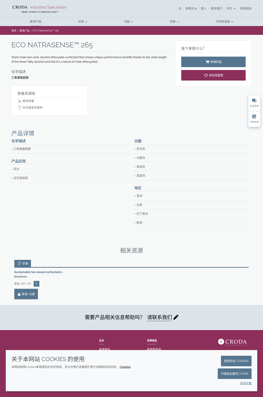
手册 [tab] (25, 263)
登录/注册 (28, 294)
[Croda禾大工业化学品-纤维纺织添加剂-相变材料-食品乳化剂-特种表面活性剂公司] (40, 7)
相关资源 (28, 101)
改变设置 (246, 383)
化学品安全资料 (32, 107)
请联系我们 (159, 317)
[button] (35, 21)
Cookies (125, 367)
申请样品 (216, 62)
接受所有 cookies (236, 361)
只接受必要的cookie (235, 373)
